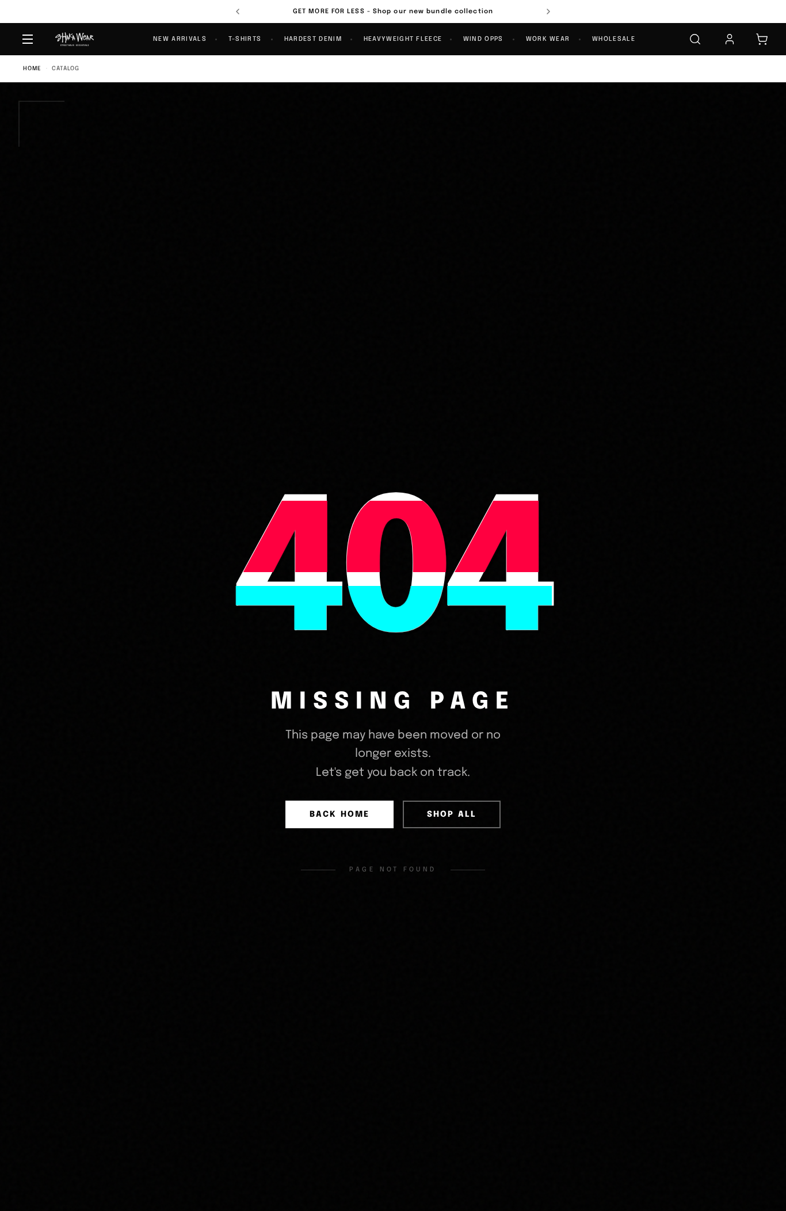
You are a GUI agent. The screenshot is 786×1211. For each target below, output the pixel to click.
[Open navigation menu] (27, 39)
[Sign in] (729, 39)
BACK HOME (339, 814)
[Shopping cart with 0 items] (761, 39)
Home (32, 68)
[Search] (695, 39)
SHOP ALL (451, 814)
